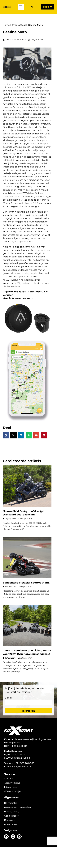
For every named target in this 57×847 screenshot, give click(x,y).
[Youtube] (19, 836)
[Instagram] (13, 836)
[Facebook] (6, 836)
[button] (21, 7)
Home (6, 25)
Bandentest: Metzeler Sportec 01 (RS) (26, 582)
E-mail (8, 698)
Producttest (19, 25)
